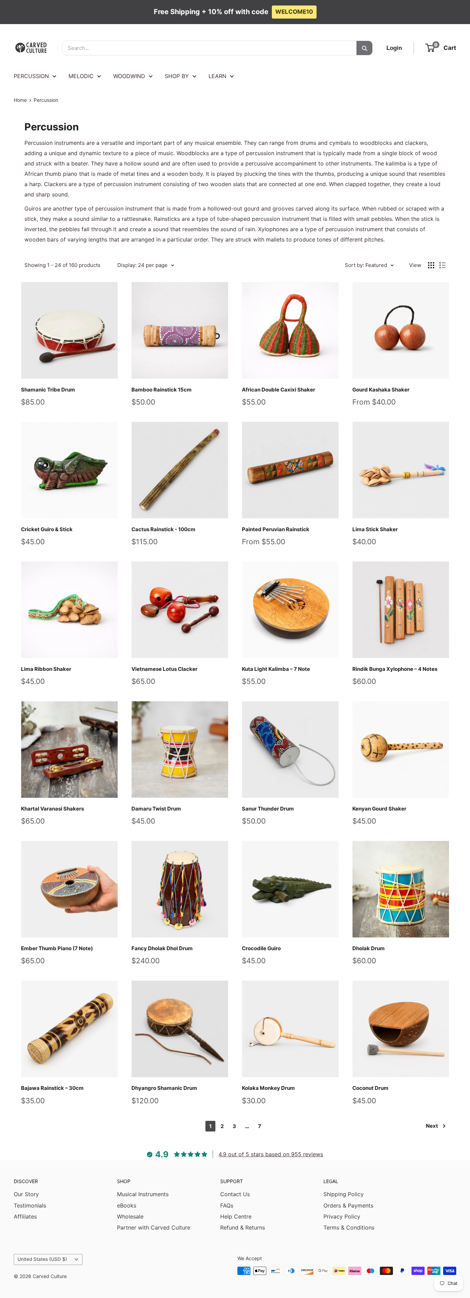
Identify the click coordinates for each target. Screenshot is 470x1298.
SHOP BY (177, 76)
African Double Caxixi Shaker (278, 389)
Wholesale (130, 1216)
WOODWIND (129, 76)
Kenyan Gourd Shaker (379, 808)
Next (432, 1126)
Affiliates (25, 1216)
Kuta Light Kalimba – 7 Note (276, 669)
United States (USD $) (42, 1259)
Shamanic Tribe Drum (48, 389)
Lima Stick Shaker (375, 529)
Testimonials (30, 1205)
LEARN (217, 76)
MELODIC (81, 76)
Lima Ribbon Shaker (46, 669)
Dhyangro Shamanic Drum (164, 1088)
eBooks (126, 1205)
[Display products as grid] (431, 265)
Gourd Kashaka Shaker (380, 389)
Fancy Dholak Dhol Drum (162, 948)
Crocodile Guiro (261, 948)
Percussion (46, 100)
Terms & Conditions (348, 1227)
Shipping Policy (343, 1194)
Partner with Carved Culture (153, 1227)
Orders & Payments (348, 1205)
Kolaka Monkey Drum (268, 1088)
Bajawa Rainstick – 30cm (52, 1088)
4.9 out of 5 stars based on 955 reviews (270, 1154)
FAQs (226, 1205)
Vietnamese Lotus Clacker (164, 669)
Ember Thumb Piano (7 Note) (57, 948)
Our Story (26, 1194)
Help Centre (236, 1216)
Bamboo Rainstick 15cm (161, 389)
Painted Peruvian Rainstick (275, 529)
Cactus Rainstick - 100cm (163, 529)
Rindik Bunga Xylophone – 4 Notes (394, 669)
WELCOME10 (294, 11)
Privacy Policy (341, 1216)
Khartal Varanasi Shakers (52, 808)
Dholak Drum (368, 948)
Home (20, 100)
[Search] (364, 48)
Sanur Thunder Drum (268, 808)
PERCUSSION (31, 76)
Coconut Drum (370, 1088)
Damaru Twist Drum (156, 808)
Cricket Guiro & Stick (47, 529)
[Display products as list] (442, 265)
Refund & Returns (242, 1227)
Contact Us (235, 1194)
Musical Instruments (143, 1194)
